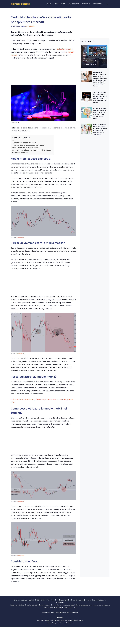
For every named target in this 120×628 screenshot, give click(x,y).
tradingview (20, 237)
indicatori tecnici (64, 49)
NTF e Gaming (74, 4)
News (49, 4)
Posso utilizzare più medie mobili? (26, 148)
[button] (106, 4)
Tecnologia (98, 4)
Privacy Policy (51, 623)
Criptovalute (59, 4)
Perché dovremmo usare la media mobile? (30, 145)
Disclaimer (61, 623)
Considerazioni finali (21, 153)
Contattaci (74, 612)
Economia (86, 4)
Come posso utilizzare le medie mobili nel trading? (32, 150)
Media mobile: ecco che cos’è (24, 143)
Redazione (69, 623)
